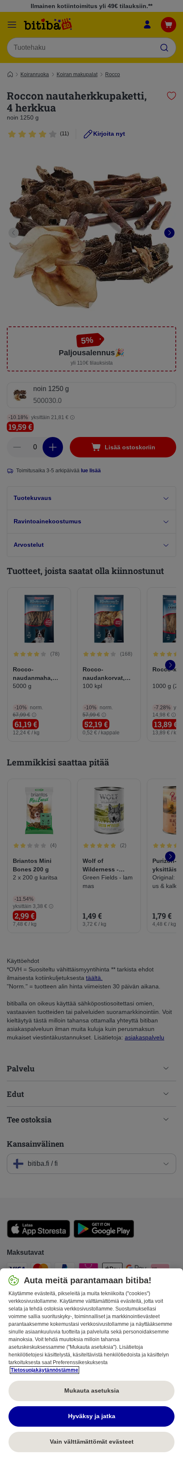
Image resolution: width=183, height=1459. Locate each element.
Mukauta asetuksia (91, 1390)
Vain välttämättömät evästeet (92, 1441)
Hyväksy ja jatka (91, 1416)
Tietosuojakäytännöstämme (44, 1370)
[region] (91, 1363)
